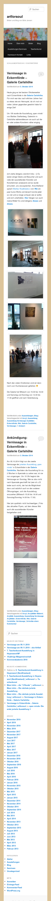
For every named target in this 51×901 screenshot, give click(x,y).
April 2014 (11, 818)
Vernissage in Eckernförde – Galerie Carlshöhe (20, 77)
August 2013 (12, 830)
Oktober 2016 (12, 761)
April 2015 (11, 794)
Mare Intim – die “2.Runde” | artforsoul (24, 685)
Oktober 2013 (12, 824)
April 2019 (11, 722)
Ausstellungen (27, 415)
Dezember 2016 (13, 755)
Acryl (24, 418)
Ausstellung (32, 418)
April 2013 (11, 842)
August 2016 (12, 767)
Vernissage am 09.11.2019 (18, 644)
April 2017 (11, 746)
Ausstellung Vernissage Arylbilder (20, 420)
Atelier (10, 859)
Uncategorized (13, 871)
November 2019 (13, 719)
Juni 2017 (11, 740)
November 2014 (13, 803)
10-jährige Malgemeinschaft (19, 656)
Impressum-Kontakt (15, 54)
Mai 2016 (11, 773)
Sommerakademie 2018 (17, 659)
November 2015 (13, 785)
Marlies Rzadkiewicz (21, 188)
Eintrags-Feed (13, 884)
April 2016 (11, 776)
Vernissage (11, 426)
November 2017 (13, 734)
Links (29, 54)
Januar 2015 (12, 797)
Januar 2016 (12, 782)
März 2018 (11, 728)
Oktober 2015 (12, 788)
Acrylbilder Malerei (35, 613)
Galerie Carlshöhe (29, 423)
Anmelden (11, 881)
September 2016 (14, 764)
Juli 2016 (11, 770)
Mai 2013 (11, 839)
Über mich (20, 43)
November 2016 (13, 758)
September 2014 (14, 809)
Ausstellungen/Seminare (17, 49)
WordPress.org (13, 890)
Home (10, 43)
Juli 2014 (11, 812)
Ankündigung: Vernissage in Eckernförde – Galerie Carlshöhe (20, 444)
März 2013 (11, 845)
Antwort (21, 426)
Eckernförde (12, 423)
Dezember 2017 (13, 731)
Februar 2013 (12, 848)
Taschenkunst (36, 49)
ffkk (19, 423)
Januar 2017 (12, 752)
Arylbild (10, 616)
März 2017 (11, 749)
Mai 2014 (11, 815)
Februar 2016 (12, 779)
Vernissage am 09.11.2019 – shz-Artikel (24, 647)
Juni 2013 (11, 836)
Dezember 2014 (13, 800)
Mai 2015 (11, 791)
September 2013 (14, 827)
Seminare (11, 868)
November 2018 (13, 725)
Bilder (30, 43)
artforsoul (15, 16)
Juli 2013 (11, 833)
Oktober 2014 (12, 806)
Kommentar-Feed (14, 887)
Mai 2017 (11, 743)
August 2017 (12, 737)
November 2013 (13, 821)
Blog (39, 43)
